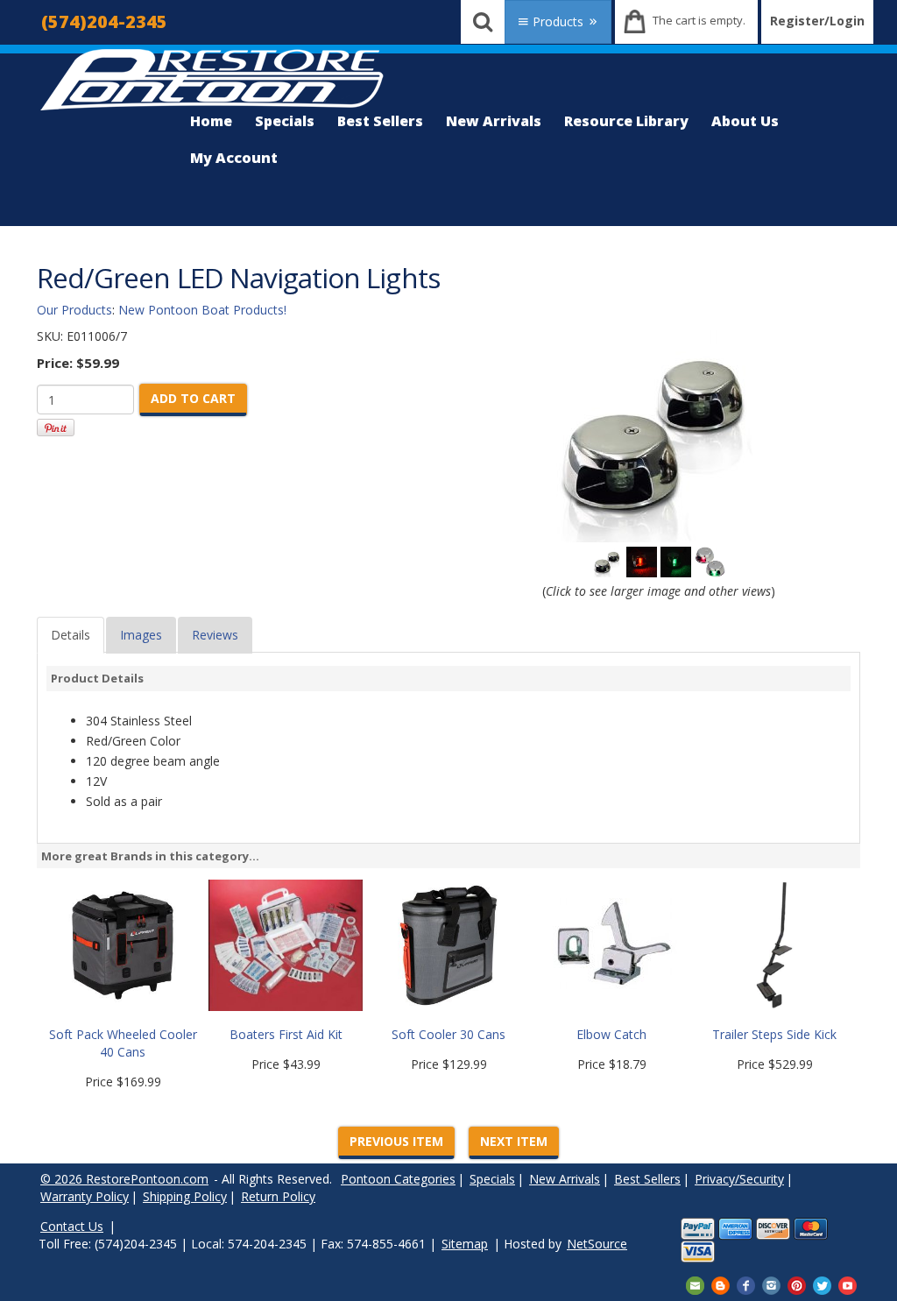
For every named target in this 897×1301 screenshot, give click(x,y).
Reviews (215, 634)
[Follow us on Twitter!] (822, 1284)
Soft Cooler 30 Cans (448, 1034)
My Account (234, 157)
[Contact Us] (695, 1284)
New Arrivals (493, 121)
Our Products (74, 309)
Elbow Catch (611, 1034)
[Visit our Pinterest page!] (797, 1284)
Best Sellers (380, 121)
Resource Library (626, 121)
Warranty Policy (84, 1196)
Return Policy (278, 1196)
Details (70, 634)
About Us (745, 121)
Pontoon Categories (398, 1178)
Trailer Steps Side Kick (774, 1034)
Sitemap (464, 1243)
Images (141, 634)
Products (558, 21)
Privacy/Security (739, 1178)
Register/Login (817, 20)
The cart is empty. (699, 20)
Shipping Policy (185, 1196)
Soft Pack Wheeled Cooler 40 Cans (123, 1043)
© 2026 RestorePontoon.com (124, 1178)
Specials (284, 121)
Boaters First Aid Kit (286, 1034)
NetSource (597, 1243)
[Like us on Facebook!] (746, 1284)
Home (211, 121)
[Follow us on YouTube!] (847, 1284)
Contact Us (71, 1226)
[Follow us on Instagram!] (771, 1284)
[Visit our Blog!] (720, 1284)
